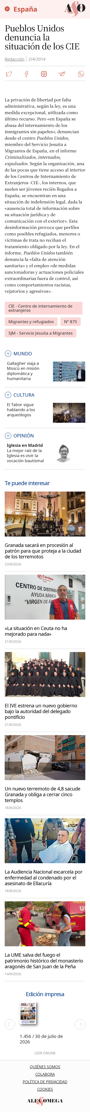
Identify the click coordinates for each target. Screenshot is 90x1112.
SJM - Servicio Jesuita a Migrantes (40, 333)
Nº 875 (70, 321)
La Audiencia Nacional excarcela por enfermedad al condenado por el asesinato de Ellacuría (43, 877)
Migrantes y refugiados (31, 321)
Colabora (45, 1074)
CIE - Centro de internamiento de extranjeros (40, 308)
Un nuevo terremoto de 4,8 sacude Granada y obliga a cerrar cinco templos (42, 794)
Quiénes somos (45, 1066)
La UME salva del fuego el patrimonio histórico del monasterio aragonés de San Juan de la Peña (44, 960)
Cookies (45, 1089)
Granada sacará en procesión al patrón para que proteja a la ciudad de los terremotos (43, 550)
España (25, 9)
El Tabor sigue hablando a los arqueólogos (21, 409)
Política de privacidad (45, 1081)
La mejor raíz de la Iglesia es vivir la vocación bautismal (25, 455)
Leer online (45, 1053)
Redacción (14, 59)
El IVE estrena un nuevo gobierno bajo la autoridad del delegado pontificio (41, 711)
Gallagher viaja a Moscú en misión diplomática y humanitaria (23, 370)
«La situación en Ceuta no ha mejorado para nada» (36, 631)
